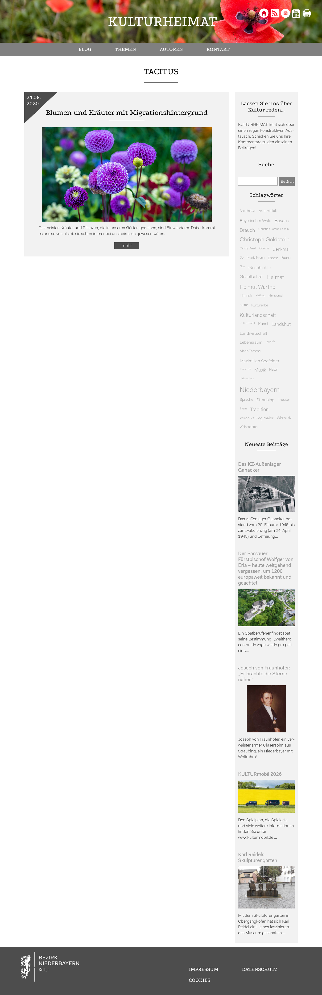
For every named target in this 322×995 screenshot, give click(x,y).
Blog (84, 49)
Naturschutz (247, 378)
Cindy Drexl (248, 248)
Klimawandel (275, 295)
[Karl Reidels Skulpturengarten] (266, 907)
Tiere (243, 408)
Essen (273, 258)
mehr (126, 246)
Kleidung (260, 295)
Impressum (203, 969)
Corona (264, 248)
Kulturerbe (259, 305)
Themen (125, 49)
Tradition (259, 409)
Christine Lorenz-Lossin (273, 229)
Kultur (244, 305)
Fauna (286, 258)
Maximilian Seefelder (259, 361)
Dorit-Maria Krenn (252, 257)
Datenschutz (259, 969)
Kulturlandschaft (258, 315)
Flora (242, 266)
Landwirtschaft (253, 333)
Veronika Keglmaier (256, 418)
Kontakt (218, 49)
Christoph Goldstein (265, 240)
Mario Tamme (250, 351)
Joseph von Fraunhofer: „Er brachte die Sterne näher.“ (264, 674)
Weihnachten (248, 427)
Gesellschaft (252, 277)
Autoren (171, 49)
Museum (245, 369)
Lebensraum (251, 343)
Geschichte (259, 268)
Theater (284, 400)
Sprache (246, 400)
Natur (273, 370)
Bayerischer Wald (255, 221)
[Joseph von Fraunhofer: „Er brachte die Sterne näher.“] (266, 731)
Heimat (275, 277)
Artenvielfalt (268, 211)
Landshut (281, 324)
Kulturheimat (162, 21)
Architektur (248, 210)
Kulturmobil (247, 323)
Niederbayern (260, 390)
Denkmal (280, 249)
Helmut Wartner (258, 287)
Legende (270, 341)
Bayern (282, 221)
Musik (260, 370)
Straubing (265, 400)
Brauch (247, 230)
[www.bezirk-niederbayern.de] (50, 967)
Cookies (199, 980)
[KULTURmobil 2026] (266, 812)
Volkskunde (284, 417)
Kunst (263, 324)
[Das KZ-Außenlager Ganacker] (266, 511)
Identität (246, 296)
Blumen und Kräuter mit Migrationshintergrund (127, 112)
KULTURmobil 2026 (260, 774)
